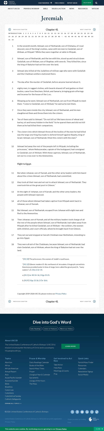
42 (66, 36)
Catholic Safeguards (13, 399)
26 (13, 36)
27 (16, 36)
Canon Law (9, 390)
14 (59, 33)
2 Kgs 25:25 (44, 275)
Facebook (77, 412)
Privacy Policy (60, 294)
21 (82, 33)
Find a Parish (59, 3)
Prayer (32, 371)
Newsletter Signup (85, 371)
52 (13, 40)
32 (33, 36)
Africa (7, 365)
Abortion (8, 362)
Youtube (82, 412)
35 (42, 36)
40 (59, 36)
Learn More (70, 346)
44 (72, 36)
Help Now (87, 2)
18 (72, 33)
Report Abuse (72, 3)
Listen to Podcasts (50, 329)
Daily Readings (43, 3)
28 (19, 36)
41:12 (26, 264)
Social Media (83, 374)
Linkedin (87, 412)
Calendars (82, 368)
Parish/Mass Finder (85, 362)
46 (79, 36)
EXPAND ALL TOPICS (12, 403)
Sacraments (33, 378)
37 (49, 36)
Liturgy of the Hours (37, 381)
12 (52, 33)
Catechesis (9, 393)
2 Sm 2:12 (35, 270)
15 (62, 33)
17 (68, 33)
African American (11, 368)
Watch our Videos (66, 329)
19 (75, 33)
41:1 (26, 275)
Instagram (92, 412)
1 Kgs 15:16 (33, 280)
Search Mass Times (36, 368)
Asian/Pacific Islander (13, 378)
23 (88, 33)
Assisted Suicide (11, 381)
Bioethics (8, 387)
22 (85, 33)
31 (29, 36)
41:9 (26, 280)
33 (36, 36)
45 (76, 36)
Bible (7, 384)
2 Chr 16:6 (43, 280)
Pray (55, 374)
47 (82, 36)
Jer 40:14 (32, 275)
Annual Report (10, 371)
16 (65, 33)
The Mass (33, 384)
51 (9, 40)
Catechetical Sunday (13, 396)
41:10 (26, 259)
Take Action (58, 365)
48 (86, 36)
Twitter (72, 412)
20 (78, 33)
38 (52, 36)
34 (39, 36)
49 (89, 36)
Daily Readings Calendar (51, 3)
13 (55, 33)
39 (56, 36)
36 (46, 36)
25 (9, 36)
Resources (82, 365)
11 (49, 33)
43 (69, 36)
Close (98, 429)
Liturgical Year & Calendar (39, 374)
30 (26, 36)
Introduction (15, 33)
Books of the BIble (36, 365)
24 (92, 33)
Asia (6, 374)
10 (45, 33)
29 (23, 36)
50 (92, 36)
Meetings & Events (61, 371)
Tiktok (97, 412)
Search (96, 2)
